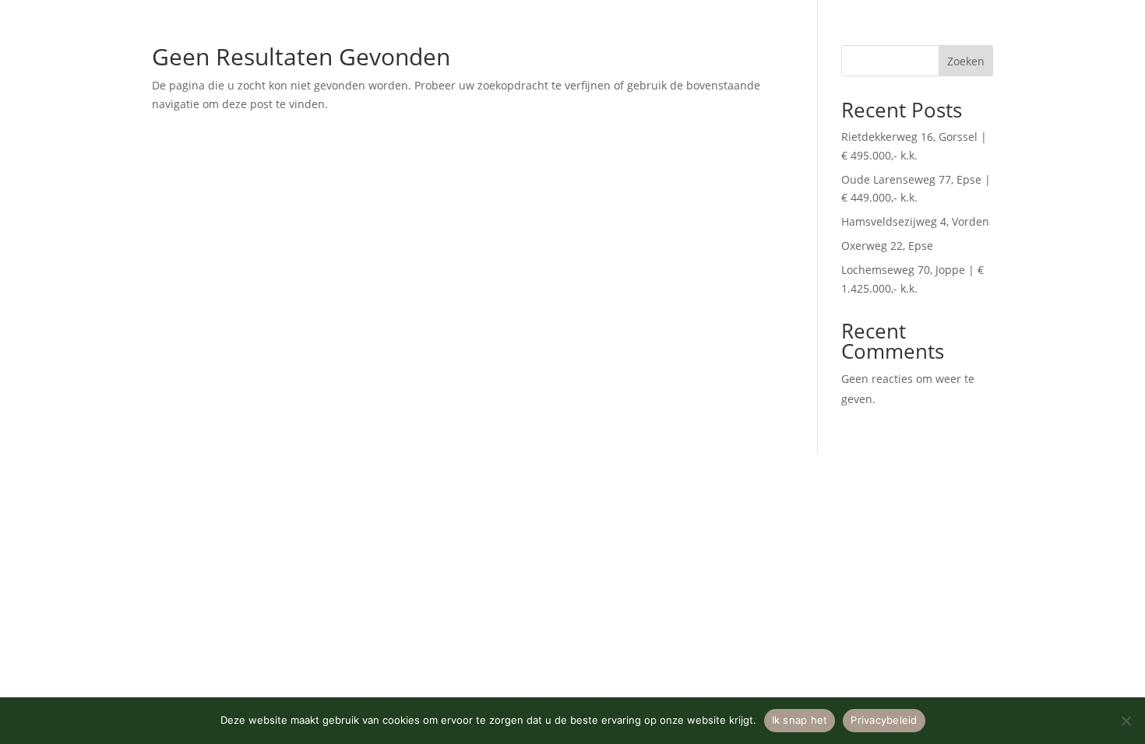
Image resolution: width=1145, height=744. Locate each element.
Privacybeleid (884, 720)
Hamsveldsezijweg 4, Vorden (915, 221)
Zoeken (966, 61)
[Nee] (1125, 720)
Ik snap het (800, 720)
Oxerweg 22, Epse (887, 245)
